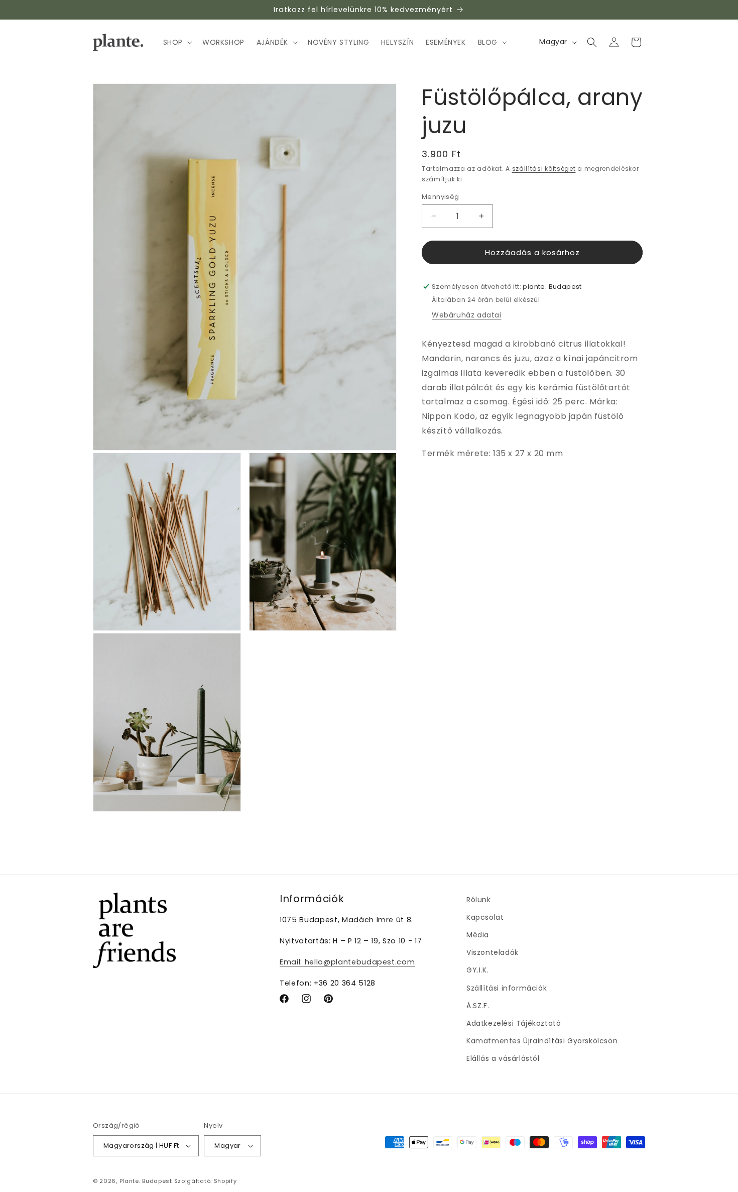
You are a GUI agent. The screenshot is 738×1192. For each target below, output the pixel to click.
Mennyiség (440, 196)
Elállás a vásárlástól (503, 1058)
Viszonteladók (492, 952)
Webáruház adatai (467, 315)
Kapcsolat (485, 917)
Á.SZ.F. (477, 1006)
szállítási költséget (544, 168)
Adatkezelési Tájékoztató (513, 1023)
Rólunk (478, 900)
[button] (176, 42)
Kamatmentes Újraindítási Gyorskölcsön (542, 1041)
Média (477, 935)
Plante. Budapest (145, 1181)
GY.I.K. (477, 970)
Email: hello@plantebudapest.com (347, 962)
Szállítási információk (506, 988)
